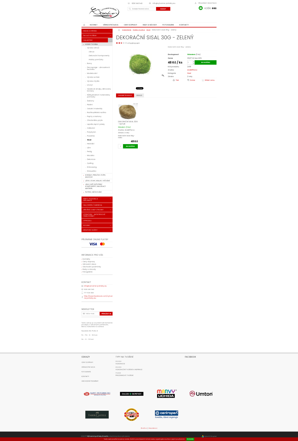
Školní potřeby (90, 35)
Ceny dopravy (130, 25)
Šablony (90, 101)
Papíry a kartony (94, 116)
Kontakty (184, 25)
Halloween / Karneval (92, 205)
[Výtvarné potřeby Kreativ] (104, 12)
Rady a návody (150, 25)
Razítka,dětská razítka (96, 112)
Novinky (93, 25)
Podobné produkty (125, 95)
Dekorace (91, 159)
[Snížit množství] (194, 63)
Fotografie (86, 372)
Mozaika (90, 155)
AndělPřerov (192, 70)
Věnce (91, 52)
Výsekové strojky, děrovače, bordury (99, 90)
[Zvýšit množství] (194, 61)
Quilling (90, 163)
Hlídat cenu (210, 80)
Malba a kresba (90, 31)
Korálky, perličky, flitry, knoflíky (95, 176)
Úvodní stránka (84, 25)
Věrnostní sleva (110, 25)
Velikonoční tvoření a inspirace (128, 369)
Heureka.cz (153, 428)
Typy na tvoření (124, 356)
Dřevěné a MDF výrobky (93, 210)
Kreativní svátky (90, 230)
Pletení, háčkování (93, 192)
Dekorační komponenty (99, 55)
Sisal (89, 140)
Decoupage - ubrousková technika (98, 68)
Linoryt (90, 85)
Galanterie (88, 40)
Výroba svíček (93, 77)
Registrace (212, 3)
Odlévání (91, 128)
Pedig (89, 151)
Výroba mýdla (93, 81)
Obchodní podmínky (92, 267)
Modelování (92, 73)
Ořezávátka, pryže (95, 120)
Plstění (90, 104)
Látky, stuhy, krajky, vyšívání (97, 181)
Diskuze (139, 95)
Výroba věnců (93, 48)
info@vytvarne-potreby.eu (95, 286)
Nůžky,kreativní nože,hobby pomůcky (98, 96)
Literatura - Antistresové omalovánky (94, 215)
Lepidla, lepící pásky (96, 124)
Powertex (91, 136)
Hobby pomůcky (96, 59)
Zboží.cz (144, 428)
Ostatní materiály (94, 108)
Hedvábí (90, 143)
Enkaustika (91, 171)
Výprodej (87, 221)
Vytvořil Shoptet (210, 436)
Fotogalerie (168, 25)
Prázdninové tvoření (124, 375)
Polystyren (91, 132)
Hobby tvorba (91, 44)
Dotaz (192, 80)
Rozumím (190, 439)
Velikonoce (120, 364)
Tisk (177, 80)
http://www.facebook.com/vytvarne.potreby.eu (98, 297)
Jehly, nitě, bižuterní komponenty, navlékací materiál (95, 186)
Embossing (92, 167)
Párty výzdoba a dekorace (90, 200)
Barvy (89, 63)
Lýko (89, 147)
